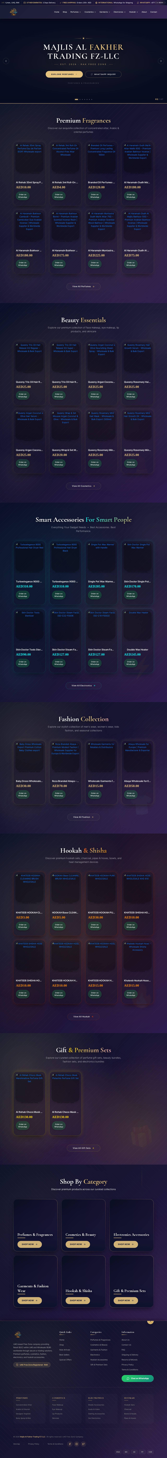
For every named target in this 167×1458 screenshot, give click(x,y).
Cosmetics (89, 12)
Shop (65, 12)
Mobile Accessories (96, 1405)
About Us (125, 1340)
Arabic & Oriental (23, 1409)
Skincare (55, 1418)
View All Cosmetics (81, 486)
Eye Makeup (57, 1409)
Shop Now (28, 1244)
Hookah (132, 12)
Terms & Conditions (130, 1369)
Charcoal (127, 1409)
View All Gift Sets (82, 1148)
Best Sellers (64, 1355)
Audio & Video (94, 1409)
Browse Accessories (67, 74)
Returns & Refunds (129, 1360)
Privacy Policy (128, 1365)
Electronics (118, 12)
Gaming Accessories (96, 1414)
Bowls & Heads (130, 1414)
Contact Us (126, 1345)
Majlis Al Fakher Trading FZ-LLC (32, 1437)
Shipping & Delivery (130, 1355)
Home (56, 12)
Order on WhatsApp (22, 195)
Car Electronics (94, 1418)
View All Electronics (82, 685)
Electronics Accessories (131, 1234)
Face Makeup (57, 1405)
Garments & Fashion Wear (33, 1288)
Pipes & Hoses (130, 1418)
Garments (104, 12)
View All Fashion (81, 817)
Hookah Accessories (99, 1360)
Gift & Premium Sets (129, 1290)
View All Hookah (81, 1016)
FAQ (123, 1350)
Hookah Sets (129, 1405)
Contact (153, 12)
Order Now (106, 74)
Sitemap (16, 1444)
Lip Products (57, 1414)
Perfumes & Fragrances (35, 1234)
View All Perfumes (81, 286)
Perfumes (74, 12)
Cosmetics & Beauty (81, 1234)
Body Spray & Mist (23, 1418)
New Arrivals (64, 1350)
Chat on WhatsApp (140, 1378)
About (144, 12)
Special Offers (65, 1360)
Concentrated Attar (24, 1405)
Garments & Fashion (98, 1350)
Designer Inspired (23, 1414)
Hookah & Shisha (79, 1290)
